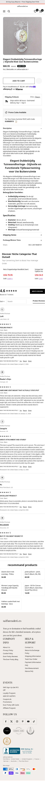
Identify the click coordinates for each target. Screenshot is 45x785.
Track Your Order (31, 659)
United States (15, 759)
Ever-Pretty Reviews (10, 656)
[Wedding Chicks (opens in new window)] (7, 731)
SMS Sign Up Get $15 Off (10, 688)
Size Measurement (32, 668)
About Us (6, 647)
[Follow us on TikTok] (34, 721)
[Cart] (40, 11)
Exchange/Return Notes (12, 240)
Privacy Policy (8, 650)
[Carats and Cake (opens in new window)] (18, 731)
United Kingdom (27, 759)
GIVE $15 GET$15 (9, 696)
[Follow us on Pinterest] (22, 721)
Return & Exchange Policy (32, 651)
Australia (14, 761)
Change (37, 97)
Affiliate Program (9, 708)
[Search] (9, 11)
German (6, 761)
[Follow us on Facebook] (6, 721)
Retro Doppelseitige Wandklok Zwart (15, 269)
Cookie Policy (8, 653)
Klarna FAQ (29, 671)
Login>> (10, 279)
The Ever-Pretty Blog (10, 659)
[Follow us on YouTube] (28, 721)
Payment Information (33, 662)
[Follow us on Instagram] (17, 721)
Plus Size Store (23, 761)
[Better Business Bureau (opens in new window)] (18, 751)
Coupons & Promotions (7, 700)
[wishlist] (35, 11)
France (37, 759)
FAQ (26, 665)
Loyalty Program (9, 693)
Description (7, 128)
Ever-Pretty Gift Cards (11, 705)
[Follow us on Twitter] (11, 721)
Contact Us (29, 647)
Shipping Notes (9, 235)
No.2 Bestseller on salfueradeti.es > (16, 69)
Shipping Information (33, 656)
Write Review (37, 291)
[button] (39, 81)
